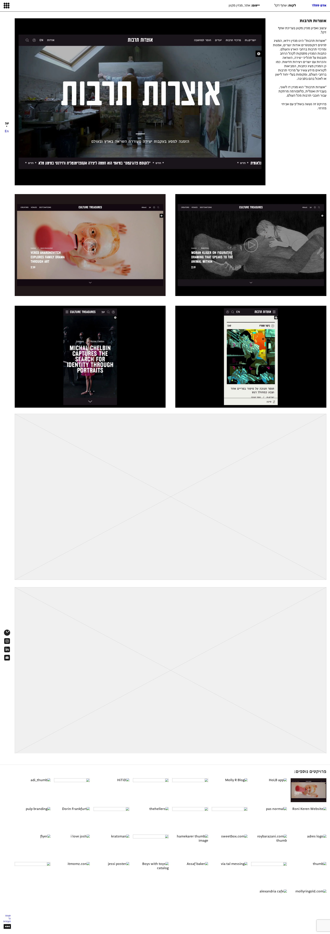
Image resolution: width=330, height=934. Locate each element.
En (7, 131)
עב (7, 123)
